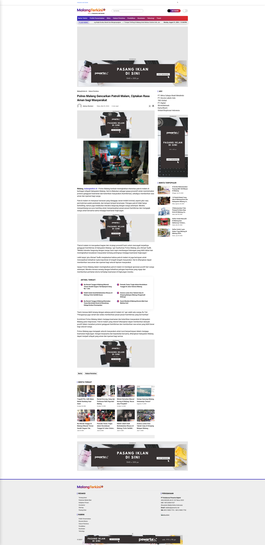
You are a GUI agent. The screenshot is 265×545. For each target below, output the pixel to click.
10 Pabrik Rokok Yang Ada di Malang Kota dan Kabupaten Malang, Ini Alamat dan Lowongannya (180, 200)
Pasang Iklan (82, 510)
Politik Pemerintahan (97, 18)
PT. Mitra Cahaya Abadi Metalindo (171, 95)
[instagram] (180, 2)
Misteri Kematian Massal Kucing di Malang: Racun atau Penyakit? (125, 401)
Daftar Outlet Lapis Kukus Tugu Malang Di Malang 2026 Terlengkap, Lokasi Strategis (179, 231)
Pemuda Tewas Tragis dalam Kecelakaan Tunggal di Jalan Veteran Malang (133, 285)
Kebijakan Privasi (84, 502)
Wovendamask (163, 105)
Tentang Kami (83, 497)
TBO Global (162, 100)
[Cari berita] (141, 11)
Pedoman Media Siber (85, 500)
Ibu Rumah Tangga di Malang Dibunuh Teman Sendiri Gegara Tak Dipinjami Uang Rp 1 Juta (98, 286)
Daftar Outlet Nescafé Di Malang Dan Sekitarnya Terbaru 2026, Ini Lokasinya (179, 221)
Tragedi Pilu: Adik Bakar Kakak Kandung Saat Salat (85, 401)
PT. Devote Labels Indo (167, 98)
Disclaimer (82, 505)
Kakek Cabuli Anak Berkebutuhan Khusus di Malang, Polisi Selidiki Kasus (98, 294)
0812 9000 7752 (181, 510)
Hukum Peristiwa (119, 18)
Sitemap (81, 507)
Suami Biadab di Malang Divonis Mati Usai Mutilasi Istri (134, 302)
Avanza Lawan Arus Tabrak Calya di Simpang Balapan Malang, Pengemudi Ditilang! (132, 295)
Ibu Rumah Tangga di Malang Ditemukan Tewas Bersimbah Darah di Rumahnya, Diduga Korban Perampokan (97, 303)
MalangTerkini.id (82, 91)
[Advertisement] (132, 42)
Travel (159, 18)
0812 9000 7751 (169, 510)
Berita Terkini (82, 18)
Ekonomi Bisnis (83, 521)
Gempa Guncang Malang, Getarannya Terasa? (145, 400)
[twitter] (177, 2)
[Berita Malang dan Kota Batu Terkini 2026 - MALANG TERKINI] (91, 13)
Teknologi (150, 18)
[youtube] (183, 2)
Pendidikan (131, 18)
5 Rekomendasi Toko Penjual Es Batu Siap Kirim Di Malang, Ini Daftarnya (179, 210)
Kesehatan (141, 18)
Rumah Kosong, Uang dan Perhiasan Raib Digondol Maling (106, 401)
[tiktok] (186, 2)
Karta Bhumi (162, 108)
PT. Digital (162, 103)
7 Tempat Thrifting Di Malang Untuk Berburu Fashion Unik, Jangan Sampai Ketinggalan (130, 22)
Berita (80, 373)
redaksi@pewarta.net (172, 507)
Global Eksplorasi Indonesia (169, 110)
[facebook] (174, 2)
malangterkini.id (90, 189)
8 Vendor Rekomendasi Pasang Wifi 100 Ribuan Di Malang (180, 189)
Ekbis (109, 18)
